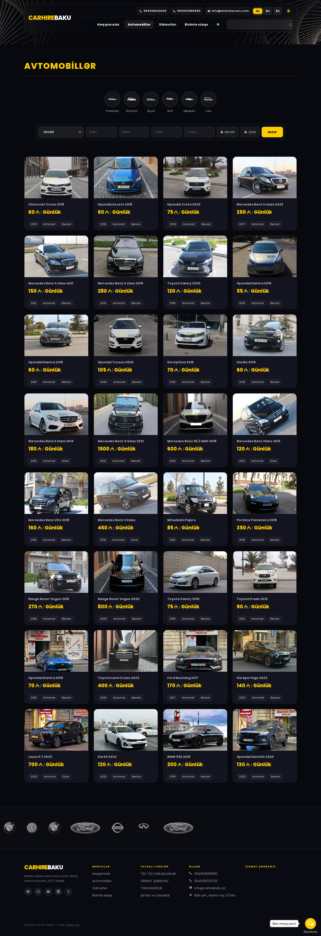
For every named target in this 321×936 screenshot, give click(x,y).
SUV (170, 111)
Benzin (230, 132)
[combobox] (61, 132)
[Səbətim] (218, 24)
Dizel (252, 132)
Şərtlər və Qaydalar (155, 895)
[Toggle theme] (288, 11)
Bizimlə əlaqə (196, 24)
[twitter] (68, 892)
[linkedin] (58, 892)
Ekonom (132, 111)
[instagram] (38, 892)
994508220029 (154, 11)
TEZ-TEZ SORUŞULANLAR (158, 874)
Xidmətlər (167, 24)
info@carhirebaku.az (210, 888)
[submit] (290, 25)
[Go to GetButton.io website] (311, 932)
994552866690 (188, 11)
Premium (112, 111)
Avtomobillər (139, 24)
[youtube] (48, 892)
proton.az (72, 925)
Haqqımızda (108, 24)
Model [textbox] (49, 132)
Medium (189, 111)
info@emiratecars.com (230, 11)
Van (208, 111)
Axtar (272, 132)
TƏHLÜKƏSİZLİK (151, 888)
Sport (151, 111)
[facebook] (28, 892)
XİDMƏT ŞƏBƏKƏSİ (154, 881)
